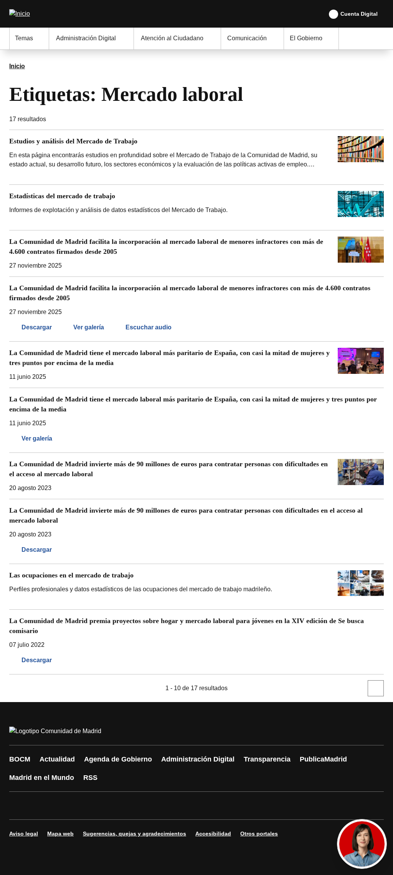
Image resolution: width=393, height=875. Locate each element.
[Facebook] (20, 805)
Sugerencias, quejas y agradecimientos (134, 834)
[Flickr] (181, 805)
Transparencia (267, 759)
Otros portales (259, 834)
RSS (90, 777)
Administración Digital (197, 759)
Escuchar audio (148, 327)
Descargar (36, 327)
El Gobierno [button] (306, 38)
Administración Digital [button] (86, 38)
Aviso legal (23, 834)
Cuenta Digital (359, 14)
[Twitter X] (66, 805)
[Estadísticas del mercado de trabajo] (196, 207)
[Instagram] (43, 805)
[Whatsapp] (135, 805)
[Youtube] (89, 805)
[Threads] (227, 805)
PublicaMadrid (323, 759)
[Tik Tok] (158, 805)
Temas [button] (24, 38)
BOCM (19, 759)
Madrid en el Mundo (41, 777)
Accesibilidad (213, 834)
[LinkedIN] (112, 805)
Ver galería (88, 327)
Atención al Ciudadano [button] (172, 38)
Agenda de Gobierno (118, 759)
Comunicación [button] (247, 38)
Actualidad (57, 759)
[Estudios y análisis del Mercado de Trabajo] (196, 157)
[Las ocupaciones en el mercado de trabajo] (196, 586)
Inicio (17, 66)
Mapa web (60, 834)
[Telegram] (204, 805)
